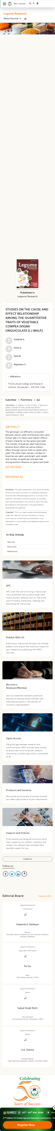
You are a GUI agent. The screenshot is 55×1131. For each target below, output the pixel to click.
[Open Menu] (4, 4)
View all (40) (45, 896)
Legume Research (15, 13)
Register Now (26, 1125)
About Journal (11, 18)
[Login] (38, 4)
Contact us (27, 859)
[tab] (27, 376)
